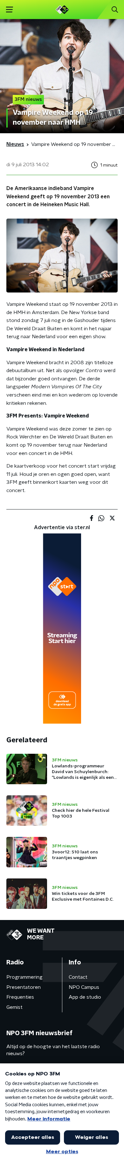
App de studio (85, 997)
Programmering (24, 977)
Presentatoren (23, 987)
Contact (78, 977)
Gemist (14, 1007)
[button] (9, 10)
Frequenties (20, 997)
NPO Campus (84, 987)
